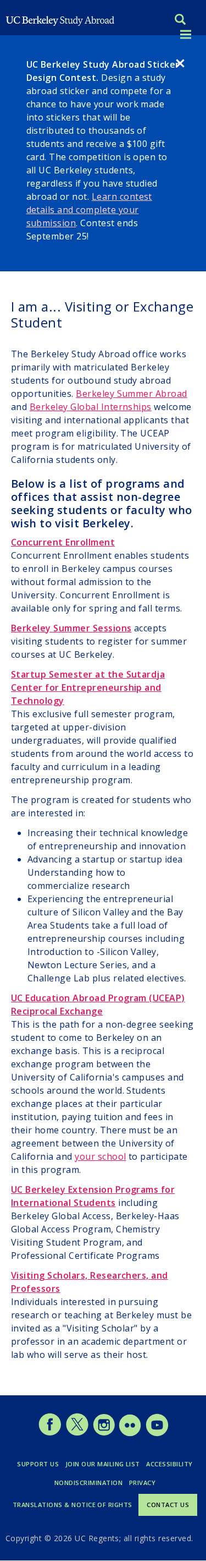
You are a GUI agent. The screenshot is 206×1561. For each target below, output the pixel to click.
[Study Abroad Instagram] (104, 1433)
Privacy (142, 1482)
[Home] (60, 20)
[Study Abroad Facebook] (49, 1433)
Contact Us (168, 1504)
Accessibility (169, 1464)
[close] (180, 65)
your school (100, 1156)
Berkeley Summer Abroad (131, 393)
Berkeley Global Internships (91, 407)
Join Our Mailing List (102, 1464)
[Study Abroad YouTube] (156, 1433)
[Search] (180, 21)
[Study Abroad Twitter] (77, 1433)
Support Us (38, 1464)
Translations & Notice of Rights (72, 1504)
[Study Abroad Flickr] (130, 1433)
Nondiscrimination (88, 1482)
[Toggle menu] (185, 35)
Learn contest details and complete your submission (89, 209)
